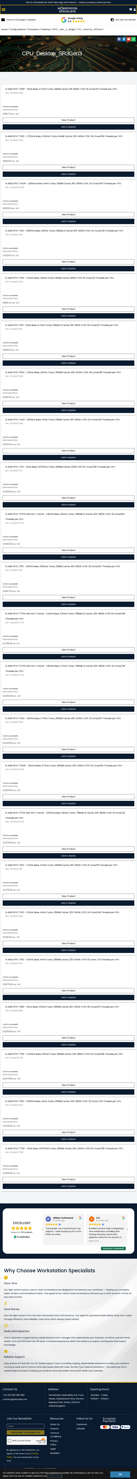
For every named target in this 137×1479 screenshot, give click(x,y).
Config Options (17, 29)
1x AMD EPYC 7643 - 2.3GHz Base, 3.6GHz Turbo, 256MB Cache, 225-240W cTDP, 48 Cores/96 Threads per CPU (63, 372)
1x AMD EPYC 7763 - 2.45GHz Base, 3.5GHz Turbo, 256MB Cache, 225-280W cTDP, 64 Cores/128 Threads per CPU (64, 1054)
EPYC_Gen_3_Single (64, 29)
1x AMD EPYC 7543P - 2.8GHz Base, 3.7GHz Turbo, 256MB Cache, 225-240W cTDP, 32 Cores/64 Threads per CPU (63, 765)
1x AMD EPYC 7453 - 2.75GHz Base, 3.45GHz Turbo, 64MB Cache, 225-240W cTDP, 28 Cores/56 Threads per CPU (63, 136)
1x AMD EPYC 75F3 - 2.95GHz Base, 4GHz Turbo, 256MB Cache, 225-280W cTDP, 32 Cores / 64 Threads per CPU (63, 1101)
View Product (68, 120)
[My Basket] (135, 9)
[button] (3, 10)
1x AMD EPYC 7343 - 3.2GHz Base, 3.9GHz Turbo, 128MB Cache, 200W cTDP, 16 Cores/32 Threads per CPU (59, 277)
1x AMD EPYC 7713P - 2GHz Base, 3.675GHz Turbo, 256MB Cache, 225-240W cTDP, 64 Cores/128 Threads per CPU (64, 1148)
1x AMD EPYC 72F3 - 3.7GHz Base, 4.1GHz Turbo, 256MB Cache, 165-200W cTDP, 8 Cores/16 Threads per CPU (61, 865)
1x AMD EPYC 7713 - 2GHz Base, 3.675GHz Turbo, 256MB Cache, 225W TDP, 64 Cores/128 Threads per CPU (60, 466)
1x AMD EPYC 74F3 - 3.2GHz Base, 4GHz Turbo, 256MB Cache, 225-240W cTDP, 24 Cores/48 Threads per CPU (62, 912)
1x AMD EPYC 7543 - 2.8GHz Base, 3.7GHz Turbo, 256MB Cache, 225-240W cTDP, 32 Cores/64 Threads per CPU (63, 718)
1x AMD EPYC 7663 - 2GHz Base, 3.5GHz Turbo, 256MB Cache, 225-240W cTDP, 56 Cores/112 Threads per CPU (62, 1006)
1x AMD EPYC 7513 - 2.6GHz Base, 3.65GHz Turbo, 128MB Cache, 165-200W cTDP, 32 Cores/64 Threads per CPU (62, 566)
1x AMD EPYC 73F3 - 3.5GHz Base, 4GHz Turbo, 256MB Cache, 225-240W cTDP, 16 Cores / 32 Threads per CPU (62, 959)
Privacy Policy (54, 1475)
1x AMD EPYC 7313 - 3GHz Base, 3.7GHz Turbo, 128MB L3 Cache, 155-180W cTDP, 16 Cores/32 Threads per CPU (61, 325)
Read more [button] (51, 1241)
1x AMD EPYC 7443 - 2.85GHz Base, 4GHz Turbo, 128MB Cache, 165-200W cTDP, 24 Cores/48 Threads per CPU (62, 419)
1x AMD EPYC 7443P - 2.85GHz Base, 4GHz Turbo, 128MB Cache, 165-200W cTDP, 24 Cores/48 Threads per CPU (63, 183)
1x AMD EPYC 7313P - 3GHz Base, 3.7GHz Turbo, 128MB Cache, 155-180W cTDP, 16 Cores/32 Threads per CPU (61, 89)
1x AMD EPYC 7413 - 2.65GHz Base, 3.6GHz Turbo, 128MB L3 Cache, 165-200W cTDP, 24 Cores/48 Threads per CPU (64, 230)
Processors (33, 29)
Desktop (45, 29)
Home (4, 29)
